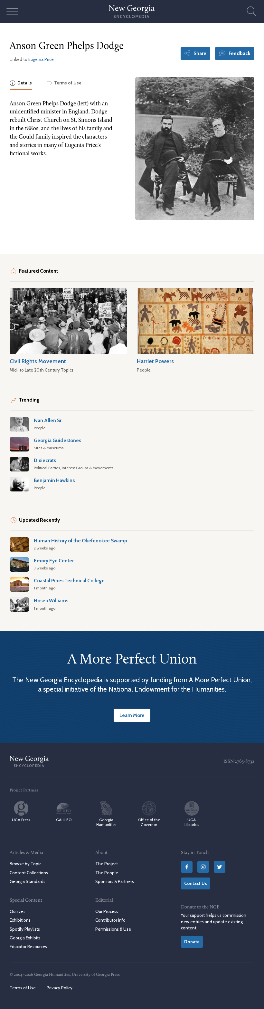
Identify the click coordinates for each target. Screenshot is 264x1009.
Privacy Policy (59, 987)
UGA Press (21, 819)
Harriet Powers (155, 361)
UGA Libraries (191, 822)
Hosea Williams (51, 600)
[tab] (21, 83)
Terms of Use (23, 987)
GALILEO (63, 819)
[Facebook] (187, 867)
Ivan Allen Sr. (48, 420)
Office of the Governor (149, 822)
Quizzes (17, 911)
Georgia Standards (27, 881)
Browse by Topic (25, 863)
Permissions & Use (113, 929)
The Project (106, 863)
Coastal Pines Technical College (69, 580)
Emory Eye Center (54, 561)
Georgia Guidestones (57, 440)
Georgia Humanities (106, 822)
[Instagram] (203, 867)
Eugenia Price (41, 59)
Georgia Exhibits (25, 937)
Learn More (132, 715)
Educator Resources (28, 946)
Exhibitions (20, 920)
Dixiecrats (45, 460)
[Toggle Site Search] (252, 11)
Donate (192, 941)
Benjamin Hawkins (54, 480)
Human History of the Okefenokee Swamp (80, 541)
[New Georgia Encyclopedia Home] (132, 11)
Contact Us (195, 883)
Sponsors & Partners (114, 881)
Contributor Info (110, 920)
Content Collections (29, 872)
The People (106, 872)
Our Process (106, 911)
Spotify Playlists (25, 929)
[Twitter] (219, 867)
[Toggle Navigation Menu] (12, 12)
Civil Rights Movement (38, 361)
